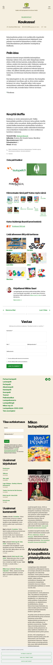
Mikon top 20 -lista (35, 295)
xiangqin (30, 536)
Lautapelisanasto (9, 400)
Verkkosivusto (9, 351)
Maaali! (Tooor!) (36, 209)
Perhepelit (7, 384)
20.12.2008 (31, 27)
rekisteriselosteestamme (10, 451)
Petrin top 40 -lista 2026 (10, 495)
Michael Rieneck (22, 136)
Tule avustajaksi (9, 411)
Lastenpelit (7, 382)
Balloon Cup (23, 209)
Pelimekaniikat (8, 398)
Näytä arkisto (17, 300)
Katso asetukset (26, 661)
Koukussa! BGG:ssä (18, 226)
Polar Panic (16, 202)
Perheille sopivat (36, 149)
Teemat (6, 395)
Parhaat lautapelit (9, 379)
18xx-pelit (6, 478)
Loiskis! (36, 202)
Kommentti (9, 330)
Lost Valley (43, 198)
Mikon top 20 (8, 406)
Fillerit (10, 149)
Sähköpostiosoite (32, 344)
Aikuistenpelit (8, 387)
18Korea (5, 473)
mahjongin (36, 534)
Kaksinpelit (15, 149)
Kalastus (10, 153)
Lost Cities (16, 212)
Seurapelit (7, 392)
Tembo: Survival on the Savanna (12, 490)
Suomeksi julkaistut (25, 151)
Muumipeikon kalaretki (10, 202)
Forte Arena (6, 500)
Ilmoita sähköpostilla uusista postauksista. (17, 361)
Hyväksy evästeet (26, 653)
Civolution (16, 516)
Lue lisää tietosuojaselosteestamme (11, 449)
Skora (30, 202)
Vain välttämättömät (26, 657)
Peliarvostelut (26, 17)
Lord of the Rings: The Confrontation (43, 214)
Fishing (23, 202)
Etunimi (6, 427)
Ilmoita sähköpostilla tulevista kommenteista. (18, 358)
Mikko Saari (17, 27)
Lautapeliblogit (8, 403)
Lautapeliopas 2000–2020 (13, 408)
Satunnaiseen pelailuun (14, 151)
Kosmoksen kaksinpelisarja (25, 149)
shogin (41, 534)
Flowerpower (30, 209)
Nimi (7, 344)
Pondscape (6, 468)
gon (31, 534)
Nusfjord (10, 212)
